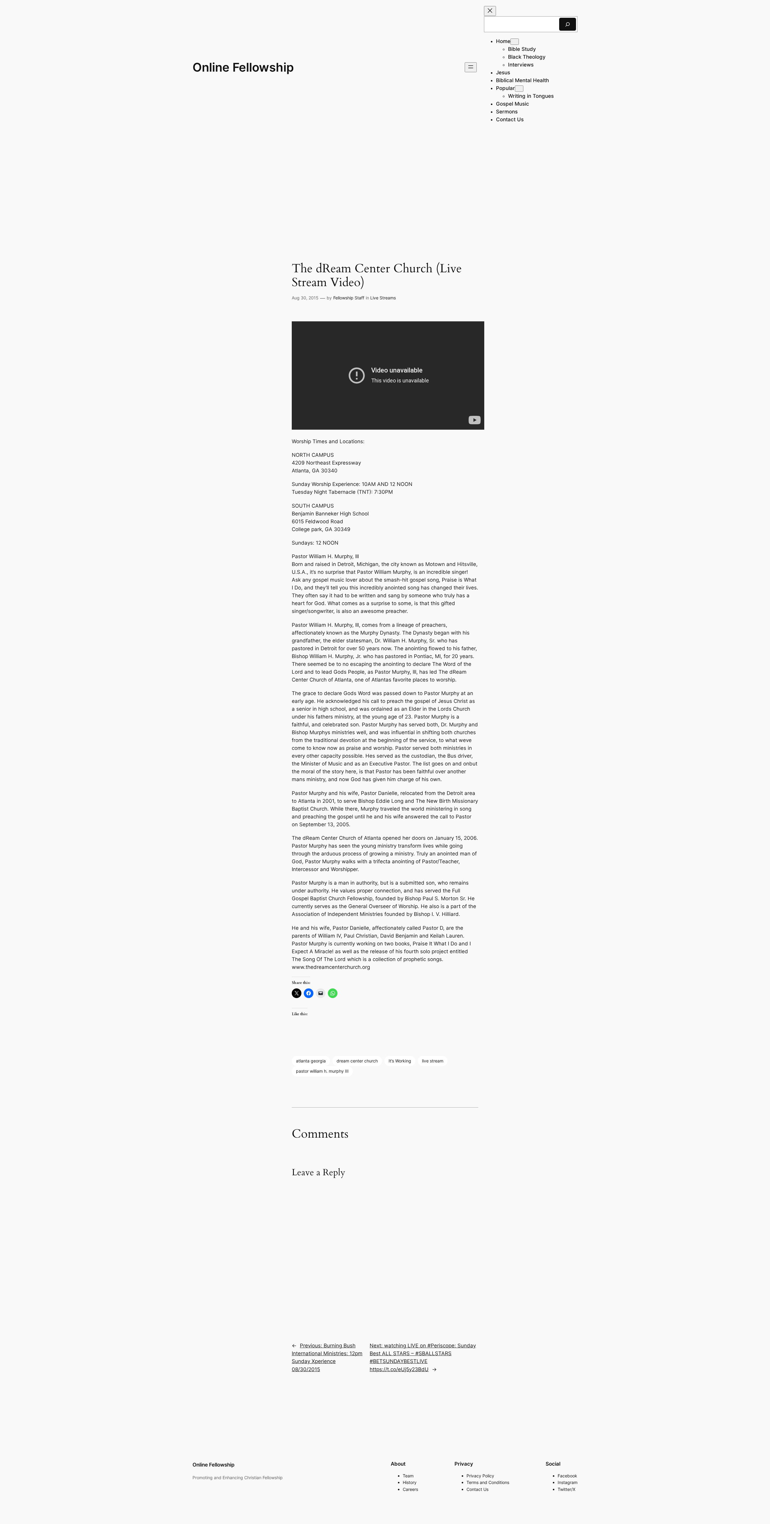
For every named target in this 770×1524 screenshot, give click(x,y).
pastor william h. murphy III (322, 1071)
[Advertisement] (385, 182)
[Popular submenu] (519, 88)
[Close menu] (490, 11)
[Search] (567, 24)
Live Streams (383, 297)
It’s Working (400, 1060)
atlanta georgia (311, 1060)
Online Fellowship (243, 67)
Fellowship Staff (348, 297)
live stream (432, 1060)
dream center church (357, 1060)
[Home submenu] (514, 42)
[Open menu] (471, 67)
